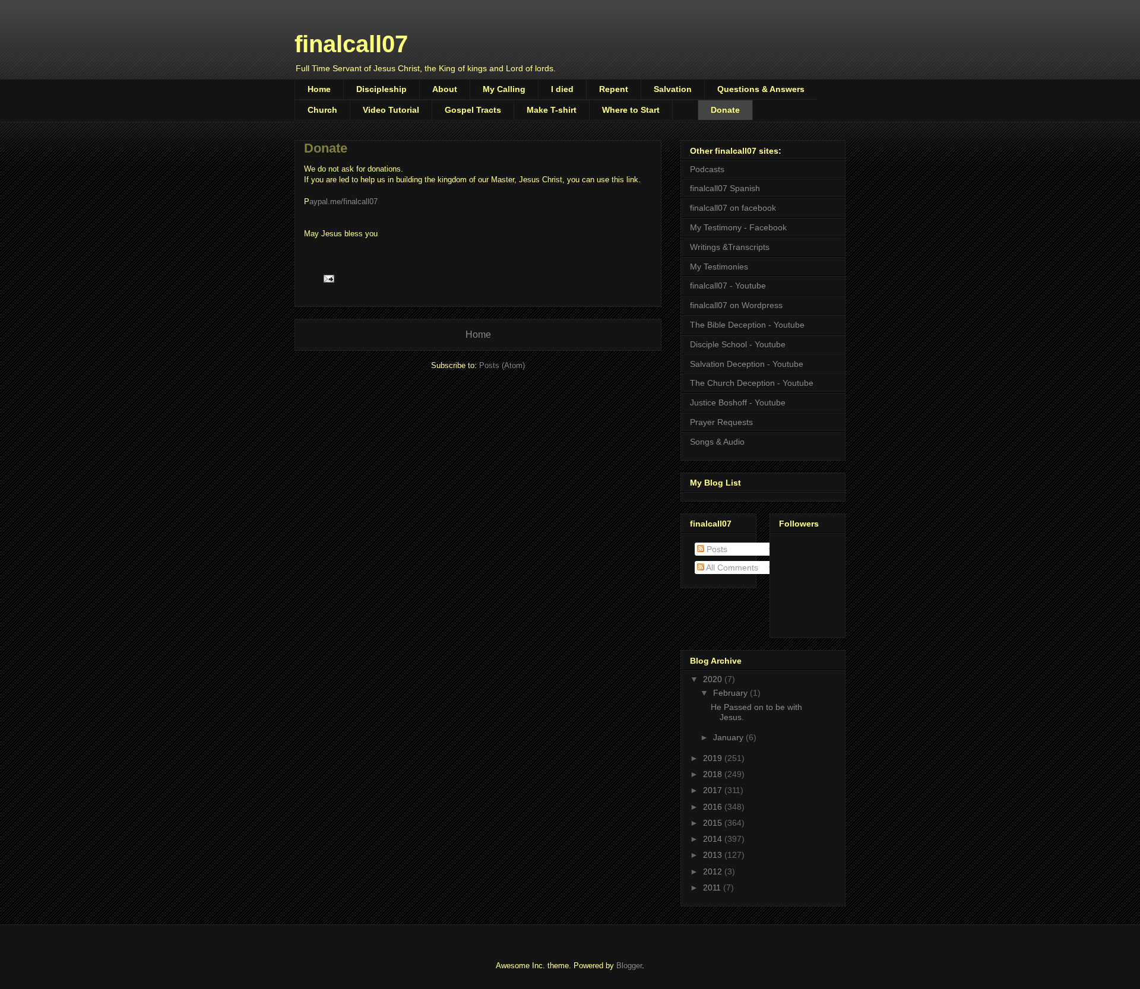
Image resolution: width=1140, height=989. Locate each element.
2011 (713, 887)
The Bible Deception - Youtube (747, 324)
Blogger (629, 965)
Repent (613, 89)
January (729, 737)
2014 (713, 839)
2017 (713, 790)
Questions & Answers (761, 89)
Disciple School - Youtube (738, 344)
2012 (713, 871)
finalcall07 (351, 44)
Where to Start (631, 110)
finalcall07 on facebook (733, 208)
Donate (725, 110)
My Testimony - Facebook (738, 227)
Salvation (673, 89)
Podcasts (707, 169)
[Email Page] (328, 278)
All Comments (731, 567)
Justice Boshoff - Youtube (738, 402)
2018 (713, 774)
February (731, 693)
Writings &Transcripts (730, 247)
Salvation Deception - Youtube (746, 364)
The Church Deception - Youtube (751, 383)
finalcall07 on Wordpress (736, 305)
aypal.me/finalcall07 (343, 201)
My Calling (504, 89)
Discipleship (381, 89)
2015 (713, 823)
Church (322, 110)
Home (319, 89)
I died (562, 89)
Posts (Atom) (502, 365)
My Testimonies (719, 266)
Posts (715, 549)
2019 (713, 758)
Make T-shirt (552, 110)
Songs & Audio (717, 441)
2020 (713, 679)
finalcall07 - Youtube (728, 285)
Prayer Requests (721, 422)
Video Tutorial (391, 110)
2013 (713, 855)
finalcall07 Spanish (725, 188)
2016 (713, 807)
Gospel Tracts (473, 110)
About (444, 89)
